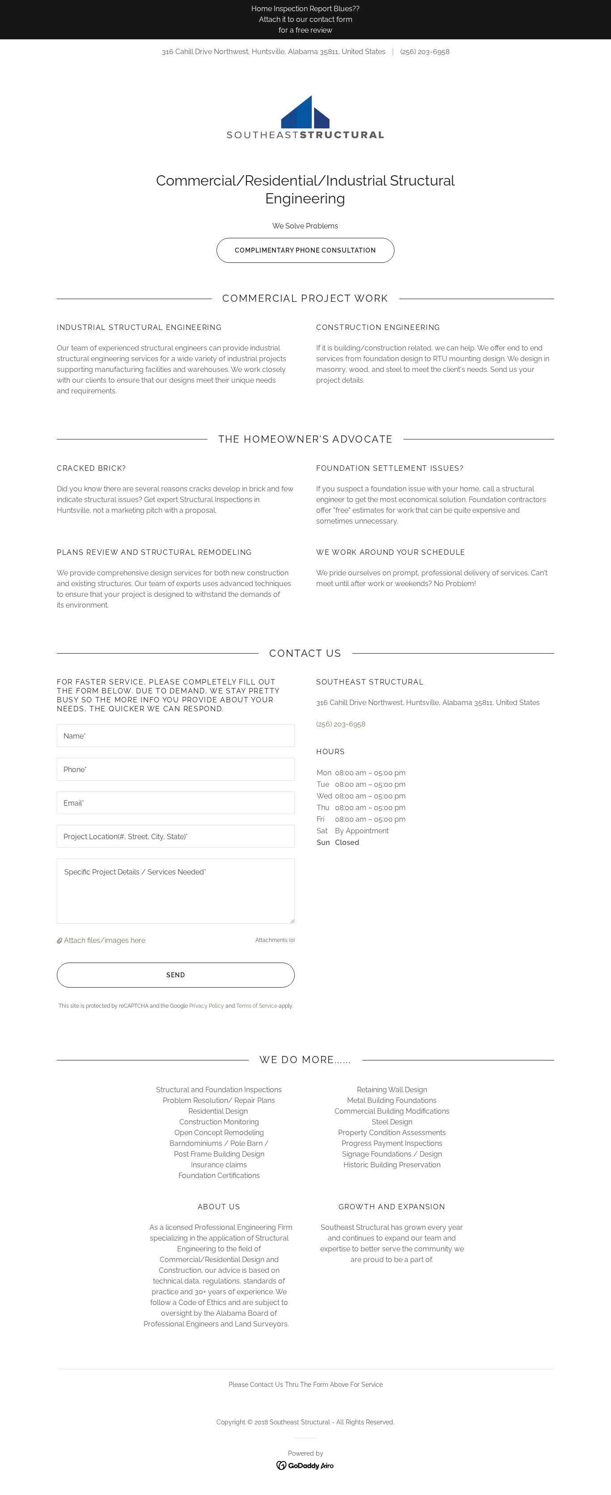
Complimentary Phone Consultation (305, 250)
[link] (305, 122)
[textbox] (176, 735)
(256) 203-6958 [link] (425, 51)
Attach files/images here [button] (104, 940)
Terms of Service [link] (256, 1006)
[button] (60, 940)
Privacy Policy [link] (206, 1006)
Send (175, 975)
